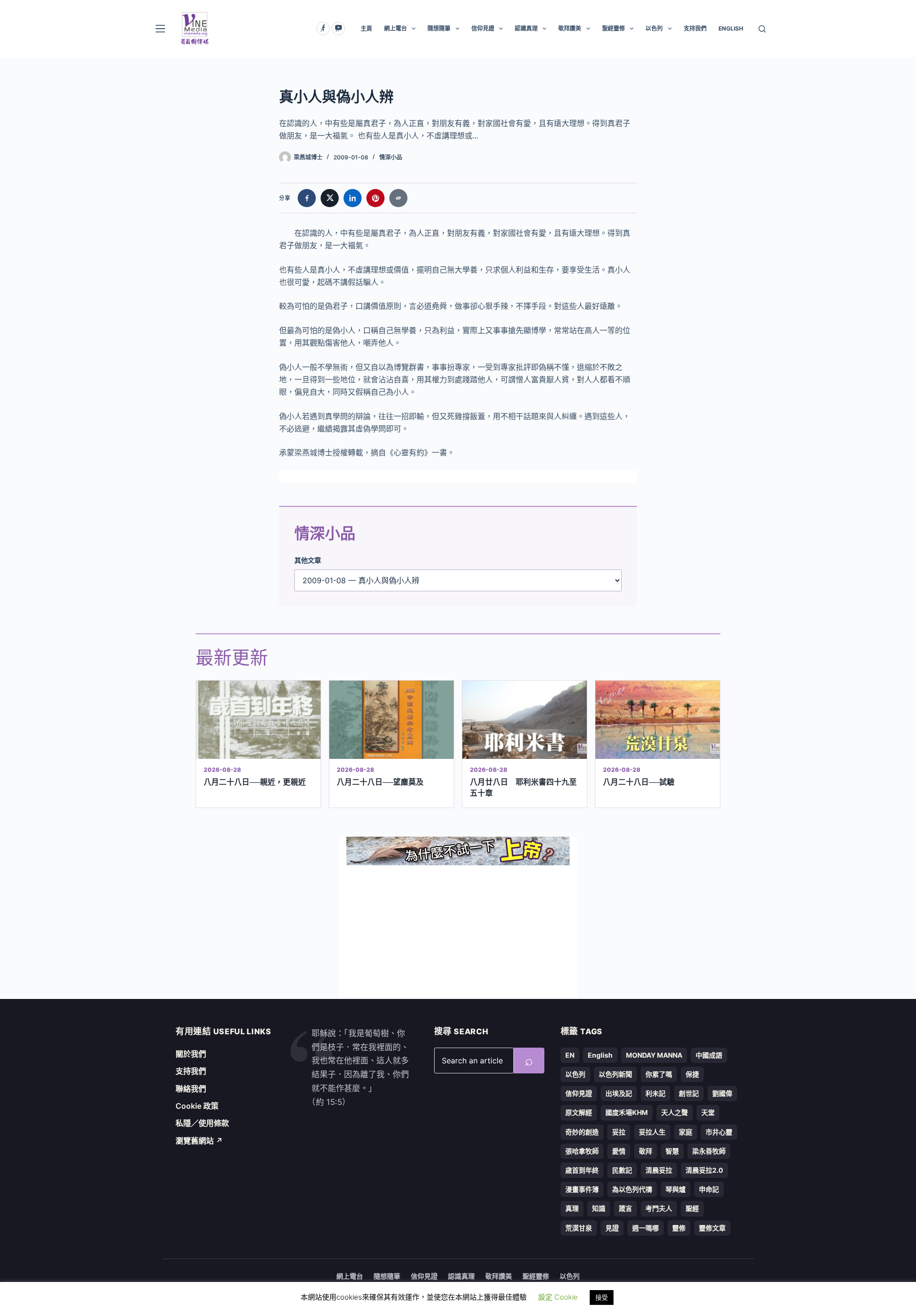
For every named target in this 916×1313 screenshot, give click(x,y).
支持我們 (695, 28)
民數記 (622, 1170)
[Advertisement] (458, 932)
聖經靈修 (613, 28)
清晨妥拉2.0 (704, 1170)
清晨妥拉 (658, 1170)
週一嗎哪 (645, 1228)
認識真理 (526, 28)
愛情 (618, 1151)
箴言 (625, 1208)
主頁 (366, 28)
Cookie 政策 (197, 1106)
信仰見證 (482, 28)
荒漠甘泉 (578, 1228)
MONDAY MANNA (654, 1055)
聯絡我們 (191, 1088)
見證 (612, 1228)
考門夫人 (658, 1208)
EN (569, 1055)
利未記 (655, 1093)
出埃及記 (618, 1093)
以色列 (654, 28)
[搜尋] (762, 28)
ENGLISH (730, 28)
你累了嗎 (658, 1074)
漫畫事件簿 (582, 1189)
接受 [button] (601, 1297)
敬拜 (645, 1151)
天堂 (708, 1112)
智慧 (672, 1151)
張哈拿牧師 (582, 1151)
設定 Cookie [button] (558, 1297)
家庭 (685, 1132)
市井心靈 (719, 1132)
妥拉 (618, 1132)
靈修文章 (712, 1228)
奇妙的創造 (582, 1132)
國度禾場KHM (626, 1112)
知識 (598, 1208)
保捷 (692, 1074)
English (600, 1055)
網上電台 (395, 28)
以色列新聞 (615, 1074)
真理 (572, 1208)
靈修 (679, 1228)
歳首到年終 (582, 1170)
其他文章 (307, 560)
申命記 (709, 1189)
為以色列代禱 (632, 1189)
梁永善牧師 (709, 1151)
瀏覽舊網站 (199, 1140)
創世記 (689, 1093)
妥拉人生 (652, 1132)
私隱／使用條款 (202, 1123)
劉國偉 (722, 1093)
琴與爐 (676, 1189)
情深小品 (390, 157)
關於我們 (191, 1054)
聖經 (692, 1208)
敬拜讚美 (569, 28)
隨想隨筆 (438, 28)
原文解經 (578, 1112)
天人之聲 (674, 1112)
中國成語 (709, 1055)
